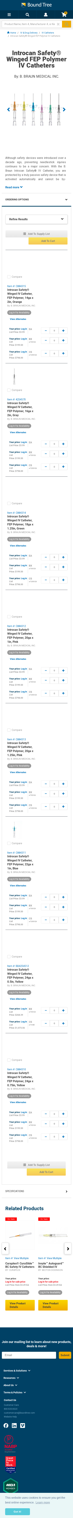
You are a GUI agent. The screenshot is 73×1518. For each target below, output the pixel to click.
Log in (24, 329)
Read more (12, 187)
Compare (17, 276)
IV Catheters (48, 33)
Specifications (14, 1191)
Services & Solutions (17, 1370)
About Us (10, 1385)
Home (13, 33)
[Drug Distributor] (10, 1443)
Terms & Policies (15, 1392)
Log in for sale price (15, 1281)
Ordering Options (17, 199)
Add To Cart (48, 241)
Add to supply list (38, 233)
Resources (11, 1378)
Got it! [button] (17, 1511)
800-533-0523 (10, 1409)
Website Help (10, 1417)
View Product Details (18, 1305)
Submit (65, 1355)
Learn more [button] (43, 1502)
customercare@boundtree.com (19, 1413)
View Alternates (18, 319)
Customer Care (11, 1405)
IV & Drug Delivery (29, 33)
